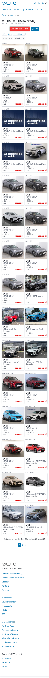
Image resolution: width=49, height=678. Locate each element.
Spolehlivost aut (9, 646)
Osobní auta (7, 9)
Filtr (36, 29)
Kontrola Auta (8, 626)
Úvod (4, 15)
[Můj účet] (42, 3)
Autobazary (19, 9)
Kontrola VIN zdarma (11, 634)
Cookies (5, 582)
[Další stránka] (46, 545)
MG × (4, 34)
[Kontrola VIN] (35, 3)
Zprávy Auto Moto (9, 642)
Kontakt (5, 586)
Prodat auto (7, 606)
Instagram (6, 658)
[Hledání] (39, 3)
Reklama (5, 590)
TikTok (4, 666)
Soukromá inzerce (34, 9)
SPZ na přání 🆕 (8, 622)
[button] (20, 29)
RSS (3, 614)
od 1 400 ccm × (19, 34)
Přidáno (18, 38)
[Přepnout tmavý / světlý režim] (46, 3)
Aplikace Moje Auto (10, 630)
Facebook (6, 662)
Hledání (5, 610)
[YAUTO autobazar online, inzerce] (9, 3)
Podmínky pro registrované (14, 577)
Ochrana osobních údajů (12, 573)
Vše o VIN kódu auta (10, 638)
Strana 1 (6, 38)
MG (11, 15)
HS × (10, 34)
